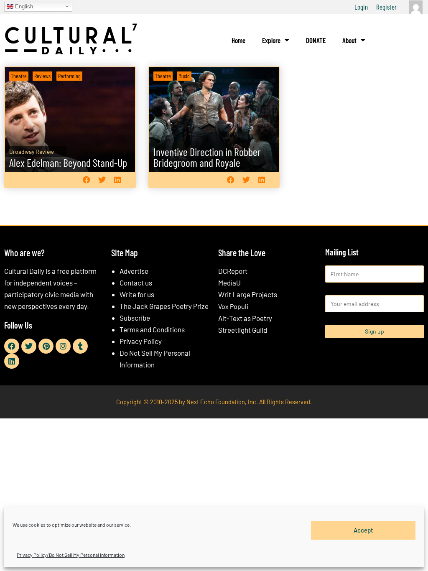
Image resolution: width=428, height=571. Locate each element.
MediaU (229, 282)
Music (184, 75)
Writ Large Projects (247, 294)
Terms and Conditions (152, 329)
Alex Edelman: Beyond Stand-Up (68, 162)
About (349, 40)
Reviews (42, 75)
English (23, 6)
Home (238, 40)
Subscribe (135, 318)
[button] (86, 180)
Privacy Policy (141, 341)
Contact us (136, 282)
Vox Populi (233, 306)
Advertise (134, 271)
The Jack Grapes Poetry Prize (164, 306)
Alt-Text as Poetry (245, 318)
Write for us (137, 294)
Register (386, 7)
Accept (363, 530)
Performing (69, 75)
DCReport (232, 271)
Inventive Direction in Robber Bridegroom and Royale (207, 157)
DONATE (316, 40)
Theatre (19, 75)
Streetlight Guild (242, 330)
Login (361, 7)
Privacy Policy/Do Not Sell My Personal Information (71, 555)
